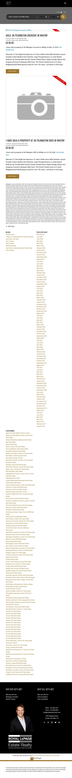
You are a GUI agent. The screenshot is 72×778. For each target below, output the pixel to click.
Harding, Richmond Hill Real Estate (20, 199)
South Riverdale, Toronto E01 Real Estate (57, 209)
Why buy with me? (11, 694)
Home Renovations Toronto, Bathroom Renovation (39, 199)
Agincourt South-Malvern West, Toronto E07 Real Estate (40, 184)
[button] (44, 722)
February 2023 (41, 327)
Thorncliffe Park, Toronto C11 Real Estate (18, 609)
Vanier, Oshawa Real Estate (19, 218)
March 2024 (40, 297)
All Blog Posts (10, 234)
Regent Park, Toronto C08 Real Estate (19, 206)
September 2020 (42, 390)
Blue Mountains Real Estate (25, 190)
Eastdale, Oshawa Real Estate (33, 196)
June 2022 (40, 343)
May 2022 (40, 345)
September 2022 (42, 336)
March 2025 (40, 270)
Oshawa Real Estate (15, 205)
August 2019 (40, 410)
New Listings (10, 241)
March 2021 (40, 376)
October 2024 (41, 282)
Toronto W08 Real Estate (25, 217)
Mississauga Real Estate (11, 202)
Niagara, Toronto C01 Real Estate (35, 203)
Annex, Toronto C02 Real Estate (34, 185)
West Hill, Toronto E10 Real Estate (33, 220)
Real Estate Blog (11, 246)
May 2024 (40, 293)
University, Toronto (54, 217)
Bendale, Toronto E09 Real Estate (35, 188)
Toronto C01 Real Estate (14, 214)
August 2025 (40, 259)
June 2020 (40, 392)
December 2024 (41, 277)
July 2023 (40, 315)
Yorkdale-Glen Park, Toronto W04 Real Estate (18, 223)
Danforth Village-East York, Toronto (39, 193)
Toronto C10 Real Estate (57, 214)
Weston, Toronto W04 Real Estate (48, 220)
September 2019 (42, 408)
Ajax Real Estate (15, 185)
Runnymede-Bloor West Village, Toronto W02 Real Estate (49, 208)
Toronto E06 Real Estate (40, 215)
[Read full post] (36, 31)
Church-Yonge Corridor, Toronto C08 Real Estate (50, 191)
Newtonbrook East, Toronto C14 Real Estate (18, 203)
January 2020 (41, 399)
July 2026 (40, 237)
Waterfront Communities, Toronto (18, 220)
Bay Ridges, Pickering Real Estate (42, 187)
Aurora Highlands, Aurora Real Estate (50, 185)
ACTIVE (58, 12)
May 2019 (40, 417)
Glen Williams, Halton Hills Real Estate (29, 197)
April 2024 (40, 295)
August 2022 (40, 338)
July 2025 (40, 261)
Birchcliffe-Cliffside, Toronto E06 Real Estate (52, 188)
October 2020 (41, 388)
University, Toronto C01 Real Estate (16, 645)
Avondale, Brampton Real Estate (15, 451)
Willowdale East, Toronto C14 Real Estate (18, 665)
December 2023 (41, 304)
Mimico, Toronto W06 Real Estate (56, 200)
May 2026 (40, 241)
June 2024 (40, 291)
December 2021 (41, 356)
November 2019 (41, 404)
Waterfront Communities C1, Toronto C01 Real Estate (37, 218)
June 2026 (40, 239)
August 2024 (40, 286)
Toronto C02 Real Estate (25, 214)
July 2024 (40, 288)
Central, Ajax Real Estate (34, 191)
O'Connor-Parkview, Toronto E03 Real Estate (52, 203)
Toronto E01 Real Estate (13, 622)
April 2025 (40, 268)
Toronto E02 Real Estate (18, 215)
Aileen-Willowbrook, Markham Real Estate (18, 440)
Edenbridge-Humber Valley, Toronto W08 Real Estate (51, 196)
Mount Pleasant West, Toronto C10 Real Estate (20, 548)
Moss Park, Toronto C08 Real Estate (41, 202)
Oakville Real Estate (12, 557)
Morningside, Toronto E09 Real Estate (25, 202)
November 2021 (41, 358)
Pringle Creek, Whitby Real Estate (19, 40)
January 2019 (41, 426)
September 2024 (42, 284)
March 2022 (40, 349)
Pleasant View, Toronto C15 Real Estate (47, 205)
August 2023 (40, 313)
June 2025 (40, 264)
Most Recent (40, 234)
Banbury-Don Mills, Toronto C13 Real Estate (25, 187)
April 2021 (40, 374)
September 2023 (42, 311)
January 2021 (41, 381)
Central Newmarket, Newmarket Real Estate (18, 191)
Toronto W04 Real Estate (14, 217)
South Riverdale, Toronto (43, 209)
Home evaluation (42, 697)
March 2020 (40, 394)
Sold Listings (10, 250)
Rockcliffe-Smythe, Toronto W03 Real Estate (19, 575)
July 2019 (40, 412)
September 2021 (42, 363)
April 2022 (40, 347)
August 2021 (40, 365)
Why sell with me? (43, 694)
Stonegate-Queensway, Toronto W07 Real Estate (16, 211)
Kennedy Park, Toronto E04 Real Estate (19, 200)
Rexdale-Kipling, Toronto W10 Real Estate (36, 206)
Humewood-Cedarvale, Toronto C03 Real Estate (20, 532)
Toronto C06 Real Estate (36, 214)
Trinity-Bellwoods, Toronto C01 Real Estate (40, 217)
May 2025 (40, 266)
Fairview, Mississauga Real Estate (13, 197)
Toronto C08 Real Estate (47, 214)
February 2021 (41, 379)
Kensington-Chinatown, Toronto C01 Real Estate (38, 200)
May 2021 (40, 372)
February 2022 (41, 352)
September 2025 (42, 257)
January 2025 (41, 275)
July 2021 (40, 367)
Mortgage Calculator (12, 697)
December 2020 (41, 383)
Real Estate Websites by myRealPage (50, 755)
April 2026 (40, 243)
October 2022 (41, 334)
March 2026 (40, 246)
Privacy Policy (36, 755)
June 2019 (40, 415)
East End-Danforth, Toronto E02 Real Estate (19, 505)
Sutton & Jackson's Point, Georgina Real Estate (53, 211)
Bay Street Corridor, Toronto (55, 187)
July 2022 (40, 340)
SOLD (65, 12)
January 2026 (41, 250)
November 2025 (41, 252)
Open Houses (10, 243)
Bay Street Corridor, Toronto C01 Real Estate (19, 460)
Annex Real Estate (23, 185)
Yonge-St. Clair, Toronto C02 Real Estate (18, 672)
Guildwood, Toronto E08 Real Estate (17, 523)
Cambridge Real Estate (13, 478)
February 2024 (41, 300)
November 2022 (41, 331)
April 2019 (40, 419)
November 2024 (41, 279)
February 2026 (41, 248)
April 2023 (40, 322)
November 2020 (41, 385)
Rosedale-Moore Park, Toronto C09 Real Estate (27, 208)
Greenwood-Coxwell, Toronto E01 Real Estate (48, 197)
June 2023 (40, 318)
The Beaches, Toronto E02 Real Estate (42, 212)
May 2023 (40, 320)
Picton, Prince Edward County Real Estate (29, 205)
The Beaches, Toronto (29, 212)
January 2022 (41, 354)
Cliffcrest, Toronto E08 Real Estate (16, 487)
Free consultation (42, 699)
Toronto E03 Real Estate (29, 215)
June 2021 (40, 370)
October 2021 (41, 361)
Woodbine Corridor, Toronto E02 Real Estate (22, 221)
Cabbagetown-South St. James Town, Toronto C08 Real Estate (45, 190)
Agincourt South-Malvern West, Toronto (20, 184)
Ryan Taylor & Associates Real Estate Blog (19, 248)
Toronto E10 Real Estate (50, 215)
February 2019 (41, 424)
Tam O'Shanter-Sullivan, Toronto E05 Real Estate (20, 602)
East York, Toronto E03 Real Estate (18, 196)
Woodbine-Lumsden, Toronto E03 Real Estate (41, 221)
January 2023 (41, 329)
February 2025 (41, 273)
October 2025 (41, 255)
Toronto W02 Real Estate (13, 634)
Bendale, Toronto (23, 188)
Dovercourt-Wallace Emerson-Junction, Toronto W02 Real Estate (38, 194)
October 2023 (41, 309)
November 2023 (41, 306)
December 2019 (41, 401)
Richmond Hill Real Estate (51, 206)
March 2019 (40, 421)
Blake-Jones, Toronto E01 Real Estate (17, 469)
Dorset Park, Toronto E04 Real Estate (17, 194)
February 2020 (41, 397)
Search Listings (10, 699)
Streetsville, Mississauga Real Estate (34, 211)
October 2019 (41, 406)
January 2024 (41, 302)
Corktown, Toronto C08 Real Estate (24, 193)
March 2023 (40, 325)
